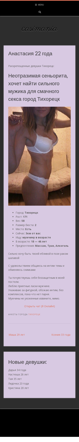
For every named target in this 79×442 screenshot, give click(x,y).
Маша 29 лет (17, 334)
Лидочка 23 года (18, 383)
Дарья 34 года (17, 370)
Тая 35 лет (15, 379)
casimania (40, 28)
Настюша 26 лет (18, 374)
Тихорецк (34, 314)
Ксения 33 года (60, 334)
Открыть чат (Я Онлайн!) (39, 306)
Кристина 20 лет (18, 388)
